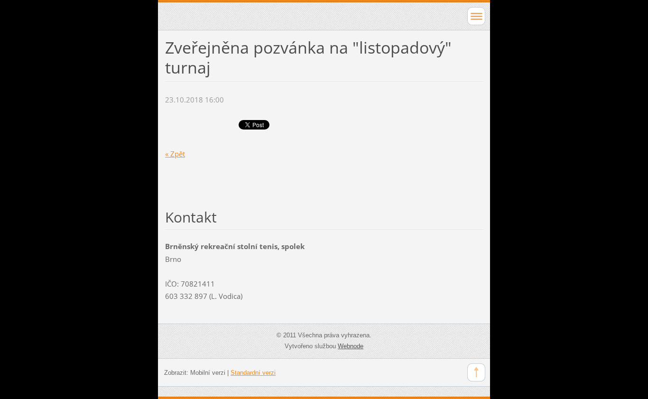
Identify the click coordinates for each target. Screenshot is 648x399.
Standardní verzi (253, 372)
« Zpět (175, 153)
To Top (476, 372)
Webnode (350, 346)
